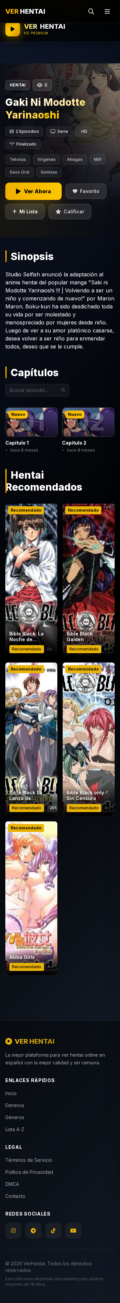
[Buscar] (91, 11)
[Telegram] (33, 1231)
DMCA (12, 1184)
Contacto (15, 1196)
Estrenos (14, 1105)
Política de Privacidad (29, 1172)
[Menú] (107, 11)
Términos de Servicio (28, 1160)
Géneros (14, 1117)
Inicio (11, 1093)
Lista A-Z (14, 1129)
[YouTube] (73, 1231)
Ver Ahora (31, 615)
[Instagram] (13, 1231)
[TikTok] (53, 1231)
